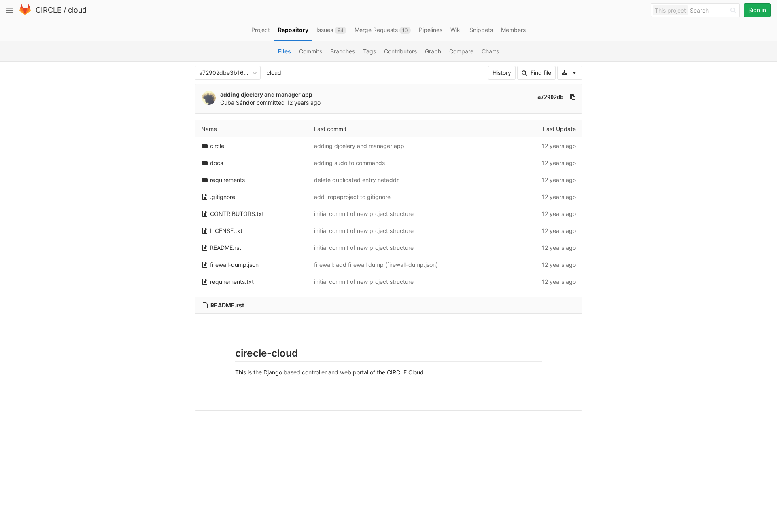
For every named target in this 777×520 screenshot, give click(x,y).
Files (284, 51)
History (502, 72)
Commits (310, 51)
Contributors (400, 51)
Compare (461, 51)
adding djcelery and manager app (266, 94)
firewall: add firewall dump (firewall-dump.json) (376, 264)
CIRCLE (49, 10)
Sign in (757, 9)
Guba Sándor (237, 102)
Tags (369, 51)
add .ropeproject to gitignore (352, 196)
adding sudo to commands (349, 162)
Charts (490, 51)
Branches (342, 51)
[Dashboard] (25, 13)
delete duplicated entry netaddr (356, 179)
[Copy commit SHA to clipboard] (572, 97)
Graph (433, 51)
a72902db (550, 97)
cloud (77, 10)
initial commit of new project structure (364, 213)
